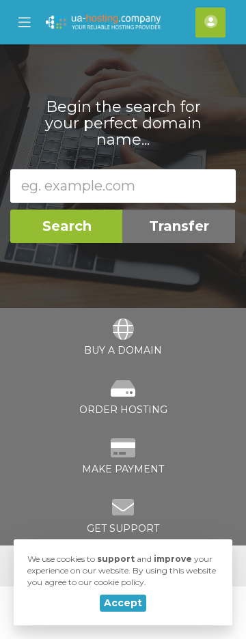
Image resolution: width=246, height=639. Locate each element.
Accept (123, 603)
